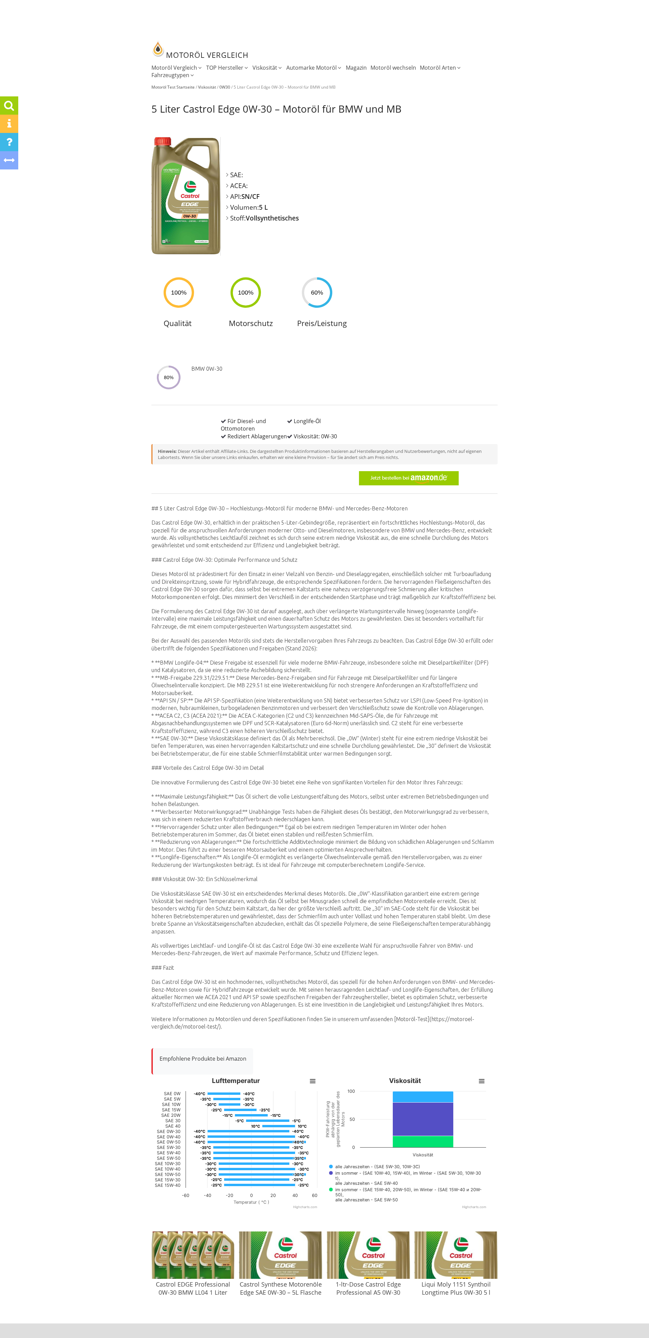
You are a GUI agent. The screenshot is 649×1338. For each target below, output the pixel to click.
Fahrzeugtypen (170, 75)
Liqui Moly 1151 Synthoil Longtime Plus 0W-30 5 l (456, 1288)
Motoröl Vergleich (174, 67)
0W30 (224, 87)
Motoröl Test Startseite (173, 87)
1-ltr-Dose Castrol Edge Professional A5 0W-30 (368, 1288)
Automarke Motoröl (311, 67)
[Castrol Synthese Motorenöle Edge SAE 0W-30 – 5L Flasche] (280, 1256)
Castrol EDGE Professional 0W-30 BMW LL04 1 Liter (193, 1288)
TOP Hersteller (224, 67)
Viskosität (265, 67)
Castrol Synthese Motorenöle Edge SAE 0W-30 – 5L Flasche (281, 1288)
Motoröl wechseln (393, 67)
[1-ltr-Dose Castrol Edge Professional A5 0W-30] (368, 1256)
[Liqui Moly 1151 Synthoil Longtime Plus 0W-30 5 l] (456, 1256)
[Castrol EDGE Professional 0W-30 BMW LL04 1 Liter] (193, 1256)
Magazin (356, 67)
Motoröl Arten (438, 67)
